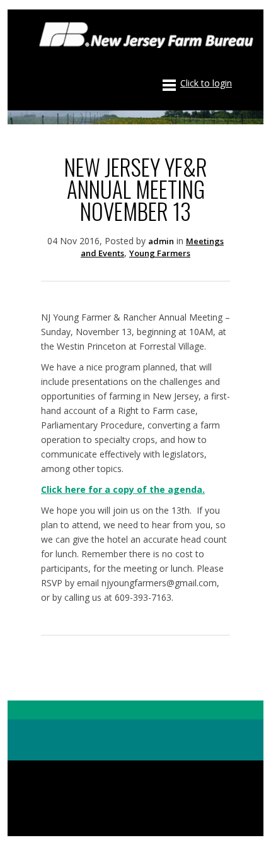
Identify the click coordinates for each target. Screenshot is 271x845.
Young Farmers (159, 253)
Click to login (206, 83)
